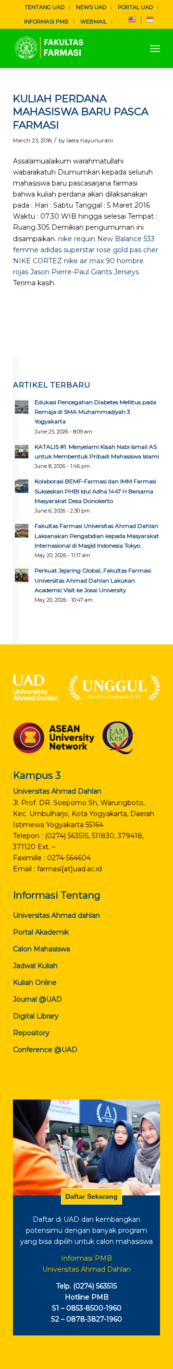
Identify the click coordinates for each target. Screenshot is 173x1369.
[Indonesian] (150, 21)
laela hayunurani (89, 140)
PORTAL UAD (135, 7)
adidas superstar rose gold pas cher (99, 250)
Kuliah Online (35, 982)
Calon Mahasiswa (41, 949)
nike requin (76, 238)
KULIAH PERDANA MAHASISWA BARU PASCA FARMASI (80, 112)
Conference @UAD (45, 1049)
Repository (31, 1033)
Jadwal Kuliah (35, 965)
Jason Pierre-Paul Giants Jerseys (84, 272)
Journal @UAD (37, 999)
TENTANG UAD (44, 7)
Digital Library (36, 1016)
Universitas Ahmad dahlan (56, 915)
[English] (132, 21)
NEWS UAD (91, 7)
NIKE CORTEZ (37, 261)
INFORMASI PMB (46, 21)
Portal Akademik (41, 932)
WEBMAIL (93, 21)
